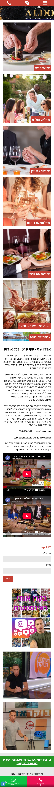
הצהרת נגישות (18, 773)
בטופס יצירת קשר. (27, 763)
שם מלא (47, 553)
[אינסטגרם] (27, 618)
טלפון (48, 564)
